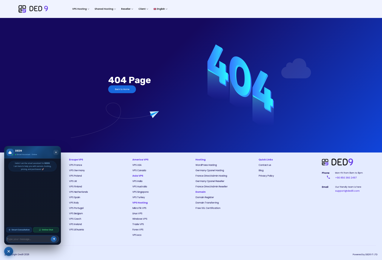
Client (142, 9)
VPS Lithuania (76, 229)
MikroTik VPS (139, 208)
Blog (261, 170)
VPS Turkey (138, 197)
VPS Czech (75, 219)
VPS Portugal (76, 208)
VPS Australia (139, 186)
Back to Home (122, 89)
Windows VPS (139, 219)
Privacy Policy (266, 175)
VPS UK (73, 181)
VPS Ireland (75, 224)
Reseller (126, 9)
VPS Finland (75, 186)
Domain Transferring (207, 202)
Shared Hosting (104, 9)
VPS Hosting (79, 9)
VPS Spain (74, 197)
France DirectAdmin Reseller (211, 186)
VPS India (137, 181)
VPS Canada (139, 170)
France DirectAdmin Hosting (211, 175)
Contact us (265, 165)
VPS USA (137, 165)
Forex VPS (137, 229)
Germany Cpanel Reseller (209, 181)
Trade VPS (138, 224)
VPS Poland (75, 175)
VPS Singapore (140, 192)
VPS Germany (77, 170)
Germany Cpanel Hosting (209, 170)
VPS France (75, 165)
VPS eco (136, 235)
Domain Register (204, 197)
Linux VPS (137, 213)
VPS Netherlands (78, 192)
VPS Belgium (76, 213)
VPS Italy (74, 202)
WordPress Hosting (206, 165)
